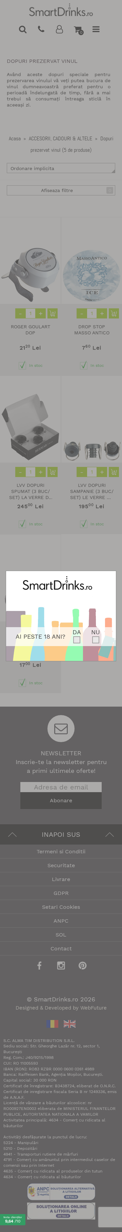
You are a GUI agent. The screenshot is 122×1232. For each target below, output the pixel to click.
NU (95, 632)
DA (77, 632)
